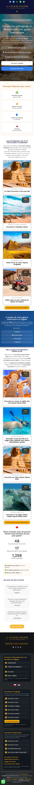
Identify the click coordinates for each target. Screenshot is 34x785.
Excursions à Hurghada (12, 691)
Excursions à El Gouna (11, 757)
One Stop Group (24, 774)
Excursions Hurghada (17, 63)
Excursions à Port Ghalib (12, 764)
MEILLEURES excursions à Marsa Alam (17, 350)
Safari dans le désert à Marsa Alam (17, 752)
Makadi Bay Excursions (11, 759)
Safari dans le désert (13, 709)
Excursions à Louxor (13, 702)
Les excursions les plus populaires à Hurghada (17, 142)
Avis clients (11, 671)
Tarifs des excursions (13, 717)
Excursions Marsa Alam (17, 68)
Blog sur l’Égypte (12, 675)
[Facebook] (10, 2)
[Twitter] (13, 647)
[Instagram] (17, 2)
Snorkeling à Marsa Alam (14, 748)
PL (4, 649)
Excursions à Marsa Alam (13, 732)
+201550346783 (12, 663)
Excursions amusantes (14, 713)
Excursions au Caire (13, 698)
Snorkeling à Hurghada (14, 706)
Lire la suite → (17, 328)
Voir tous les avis (17, 626)
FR (6, 649)
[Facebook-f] (15, 647)
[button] (17, 11)
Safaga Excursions (10, 761)
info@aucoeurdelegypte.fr (15, 666)
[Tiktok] (24, 2)
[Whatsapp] (20, 2)
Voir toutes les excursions (11, 721)
